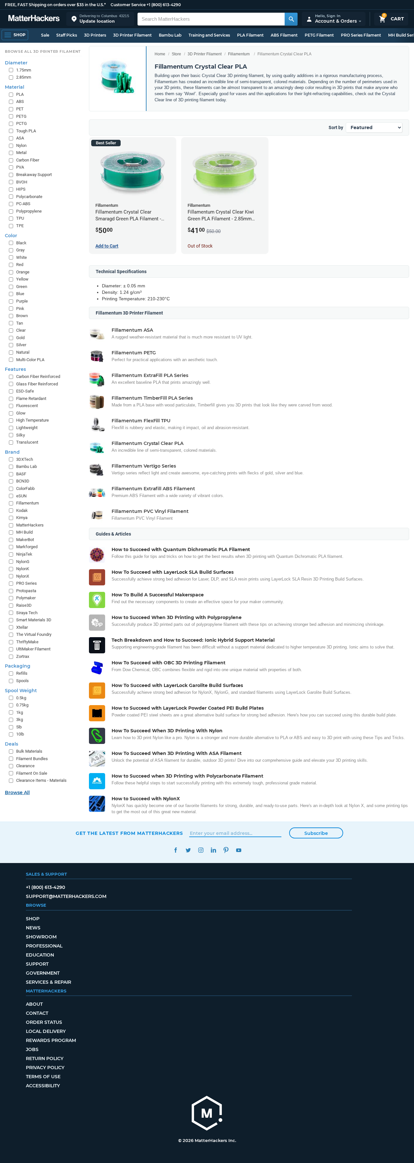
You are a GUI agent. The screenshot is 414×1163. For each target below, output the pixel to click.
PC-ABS (23, 203)
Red (19, 264)
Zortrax (22, 656)
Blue (20, 293)
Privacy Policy (45, 1067)
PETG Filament (319, 35)
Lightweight (27, 427)
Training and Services (209, 35)
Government (43, 973)
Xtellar (22, 627)
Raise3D (24, 605)
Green (21, 286)
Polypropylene (29, 211)
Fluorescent (27, 405)
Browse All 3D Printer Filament (43, 51)
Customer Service (128, 4)
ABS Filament (284, 35)
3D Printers (95, 35)
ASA (20, 138)
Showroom (41, 937)
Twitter (188, 850)
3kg (19, 719)
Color (11, 235)
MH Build (24, 532)
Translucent (27, 442)
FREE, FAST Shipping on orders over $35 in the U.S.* (55, 4)
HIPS (21, 189)
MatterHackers (30, 525)
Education (40, 955)
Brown (22, 315)
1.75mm (23, 70)
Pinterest (226, 850)
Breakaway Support (34, 174)
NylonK (22, 568)
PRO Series (26, 583)
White (21, 257)
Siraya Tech (27, 612)
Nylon (21, 145)
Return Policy (44, 1058)
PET (20, 108)
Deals (11, 744)
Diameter (16, 63)
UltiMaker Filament (33, 649)
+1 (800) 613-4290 (164, 4)
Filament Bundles (32, 758)
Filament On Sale (31, 773)
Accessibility (43, 1086)
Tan (19, 323)
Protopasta (26, 590)
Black (21, 242)
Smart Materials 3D (33, 619)
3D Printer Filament (132, 35)
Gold (20, 337)
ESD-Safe (25, 391)
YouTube (238, 850)
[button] (100, 19)
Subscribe (316, 833)
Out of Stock (200, 246)
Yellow (22, 279)
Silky (20, 435)
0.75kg (22, 705)
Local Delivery (46, 1031)
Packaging (17, 666)
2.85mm (23, 77)
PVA (20, 167)
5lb (19, 727)
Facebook (175, 850)
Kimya (21, 517)
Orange (22, 272)
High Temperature (32, 420)
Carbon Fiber (27, 160)
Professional (44, 946)
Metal (21, 152)
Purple (22, 301)
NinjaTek (24, 554)
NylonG (22, 561)
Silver (21, 344)
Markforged (27, 546)
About (34, 1004)
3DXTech (24, 459)
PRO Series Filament (361, 35)
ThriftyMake (27, 641)
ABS (20, 101)
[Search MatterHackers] (291, 19)
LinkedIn (213, 850)
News (33, 928)
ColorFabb (25, 488)
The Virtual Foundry (33, 634)
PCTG (21, 123)
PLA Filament (250, 35)
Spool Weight (21, 690)
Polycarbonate (29, 196)
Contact (37, 1013)
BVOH (21, 182)
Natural (22, 352)
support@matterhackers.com (66, 896)
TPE (20, 225)
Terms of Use (43, 1077)
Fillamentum (239, 54)
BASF (21, 473)
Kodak (22, 510)
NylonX (22, 576)
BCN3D (22, 481)
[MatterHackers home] (34, 19)
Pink (20, 308)
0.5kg (21, 697)
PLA (20, 94)
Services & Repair (48, 982)
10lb (20, 734)
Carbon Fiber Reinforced (38, 376)
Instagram (200, 850)
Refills (21, 673)
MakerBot (25, 539)
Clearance (25, 765)
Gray (20, 250)
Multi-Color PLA (30, 359)
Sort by (336, 127)
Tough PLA (26, 130)
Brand (12, 452)
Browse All (17, 792)
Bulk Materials (29, 751)
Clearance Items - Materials (41, 780)
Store (176, 54)
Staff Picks (66, 35)
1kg (19, 712)
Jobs (32, 1049)
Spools (22, 680)
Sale (45, 35)
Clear (21, 330)
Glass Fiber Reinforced (37, 384)
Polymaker (26, 597)
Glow (21, 413)
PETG (21, 116)
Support (37, 964)
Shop (32, 919)
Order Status (44, 1022)
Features (15, 369)
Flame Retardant (31, 398)
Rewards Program (51, 1040)
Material (14, 87)
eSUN (21, 495)
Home (160, 54)
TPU (20, 218)
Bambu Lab (170, 35)
